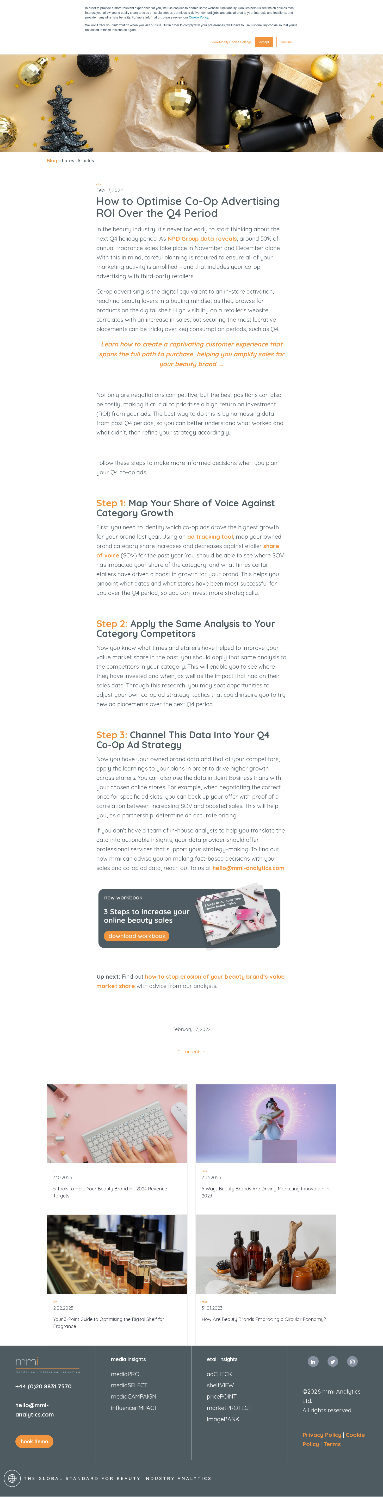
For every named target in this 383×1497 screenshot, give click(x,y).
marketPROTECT (229, 1408)
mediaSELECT (129, 1385)
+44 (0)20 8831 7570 (43, 1386)
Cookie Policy (198, 17)
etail (99, 184)
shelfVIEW (220, 1385)
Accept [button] (264, 42)
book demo (34, 1441)
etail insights (222, 1359)
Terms (332, 1444)
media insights (128, 1359)
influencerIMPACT (134, 1408)
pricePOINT (222, 1396)
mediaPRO (125, 1374)
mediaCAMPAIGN (133, 1396)
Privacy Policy (321, 1434)
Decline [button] (286, 42)
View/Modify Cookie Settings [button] (231, 42)
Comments (189, 1052)
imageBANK (223, 1419)
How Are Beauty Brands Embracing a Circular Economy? (264, 1319)
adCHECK (219, 1374)
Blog (52, 161)
